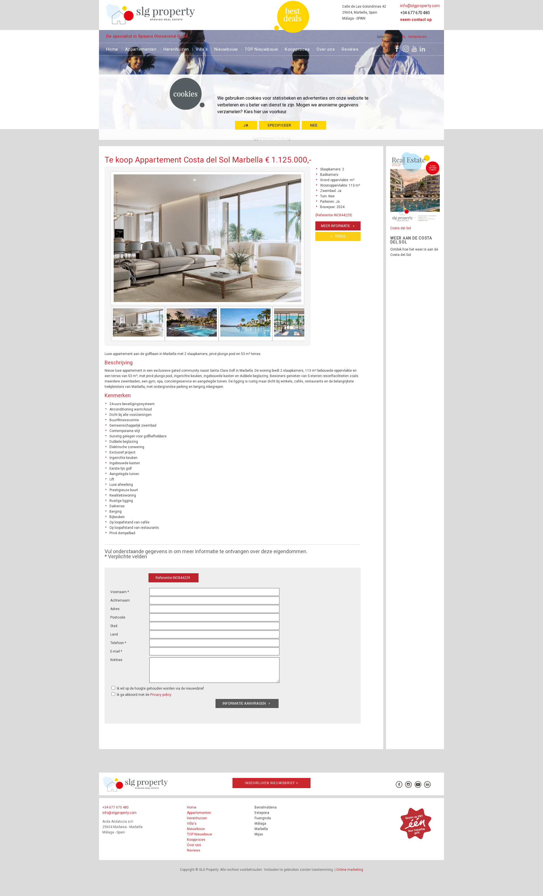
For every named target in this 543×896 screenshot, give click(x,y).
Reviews (350, 48)
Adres (115, 609)
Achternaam (120, 600)
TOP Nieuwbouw (261, 48)
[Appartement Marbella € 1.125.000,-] (138, 324)
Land (114, 634)
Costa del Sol (400, 228)
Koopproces (297, 48)
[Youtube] (414, 49)
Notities (116, 660)
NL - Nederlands (414, 37)
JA (246, 125)
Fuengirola (263, 818)
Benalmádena (266, 807)
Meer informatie (335, 226)
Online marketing (349, 870)
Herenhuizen (176, 48)
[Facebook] (397, 49)
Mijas (259, 834)
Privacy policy (160, 695)
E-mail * (116, 651)
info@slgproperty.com (420, 5)
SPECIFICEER (279, 125)
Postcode (117, 617)
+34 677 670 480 (415, 12)
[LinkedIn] (422, 49)
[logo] (150, 14)
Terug (340, 236)
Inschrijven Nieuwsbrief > (271, 783)
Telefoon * (118, 643)
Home (112, 48)
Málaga (260, 824)
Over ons (325, 48)
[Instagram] (406, 49)
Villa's (202, 48)
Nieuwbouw (226, 48)
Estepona (262, 813)
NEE (314, 125)
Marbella (261, 829)
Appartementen (141, 48)
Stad (113, 626)
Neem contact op (416, 19)
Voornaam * (119, 592)
